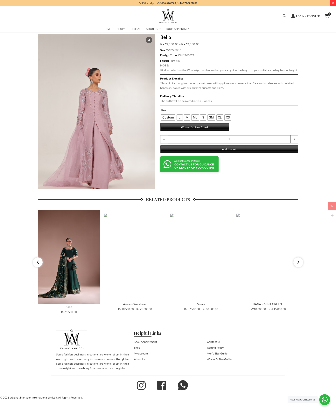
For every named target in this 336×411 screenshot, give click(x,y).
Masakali (69, 28)
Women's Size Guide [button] (219, 359)
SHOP (120, 24)
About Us (140, 359)
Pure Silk (175, 60)
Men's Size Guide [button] (217, 353)
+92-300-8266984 (166, 3)
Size (163, 110)
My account (141, 353)
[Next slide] (298, 262)
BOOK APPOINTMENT (178, 24)
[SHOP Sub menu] (125, 24)
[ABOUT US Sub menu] (160, 24)
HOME (107, 24)
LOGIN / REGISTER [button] (308, 13)
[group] (69, 262)
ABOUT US (152, 24)
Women (54, 28)
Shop (137, 347)
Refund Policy (215, 347)
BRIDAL (136, 24)
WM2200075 (186, 55)
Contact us (213, 341)
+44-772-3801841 (187, 3)
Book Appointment (145, 341)
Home (41, 28)
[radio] (168, 117)
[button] (284, 13)
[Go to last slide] (38, 262)
